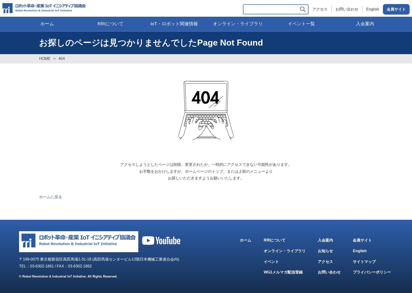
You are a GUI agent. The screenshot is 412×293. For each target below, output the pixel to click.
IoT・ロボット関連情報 (174, 23)
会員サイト (396, 9)
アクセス (320, 9)
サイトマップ (364, 262)
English (372, 9)
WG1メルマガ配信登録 (283, 272)
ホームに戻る (50, 197)
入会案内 (365, 23)
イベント (271, 262)
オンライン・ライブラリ (238, 23)
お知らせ (325, 251)
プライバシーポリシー (372, 272)
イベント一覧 (301, 23)
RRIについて (111, 23)
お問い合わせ (346, 9)
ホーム (47, 23)
